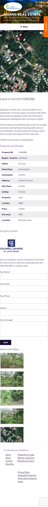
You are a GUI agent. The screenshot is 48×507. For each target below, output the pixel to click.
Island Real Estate (22, 14)
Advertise (10, 464)
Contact (9, 461)
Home (8, 455)
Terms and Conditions (27, 478)
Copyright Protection (27, 475)
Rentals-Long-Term (26, 458)
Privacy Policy (24, 472)
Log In (20, 481)
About (8, 458)
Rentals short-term (26, 461)
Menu (25, 27)
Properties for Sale (26, 455)
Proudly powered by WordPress (16, 450)
